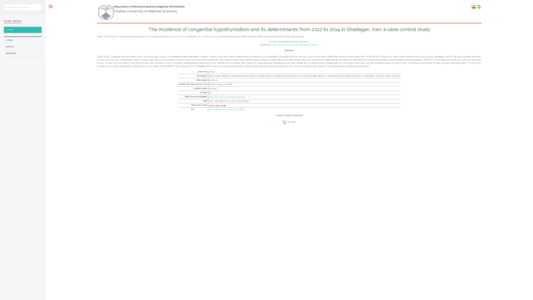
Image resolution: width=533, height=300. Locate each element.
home (9, 40)
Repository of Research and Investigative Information (149, 6)
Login (10, 30)
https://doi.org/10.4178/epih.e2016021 (227, 97)
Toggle (51, 6)
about (10, 47)
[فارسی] (474, 8)
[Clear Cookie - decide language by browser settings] (479, 8)
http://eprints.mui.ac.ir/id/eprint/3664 (227, 109)
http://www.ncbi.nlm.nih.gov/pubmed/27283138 (295, 45)
